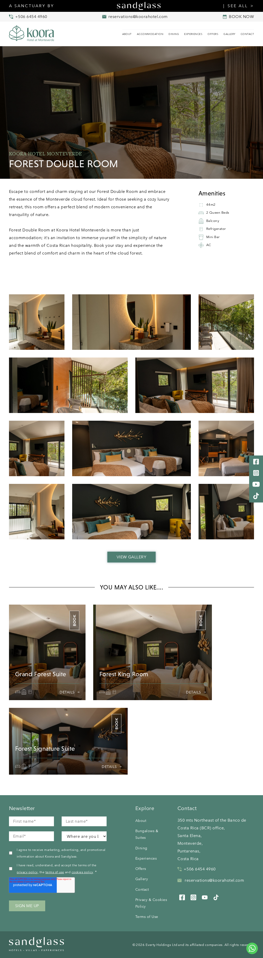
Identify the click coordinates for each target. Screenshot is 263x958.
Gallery (229, 34)
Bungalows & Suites (146, 834)
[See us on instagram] (193, 896)
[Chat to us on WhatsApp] (252, 948)
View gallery (132, 557)
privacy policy (27, 872)
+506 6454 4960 (200, 869)
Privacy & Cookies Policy (151, 903)
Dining (173, 34)
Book (74, 620)
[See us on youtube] (204, 896)
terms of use (54, 872)
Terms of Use (146, 916)
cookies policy (82, 872)
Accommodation (150, 34)
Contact (247, 34)
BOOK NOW (241, 16)
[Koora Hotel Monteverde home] (34, 34)
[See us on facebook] (182, 896)
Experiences (193, 34)
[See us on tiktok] (216, 896)
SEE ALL (238, 6)
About (127, 34)
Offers (213, 34)
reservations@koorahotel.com (214, 880)
